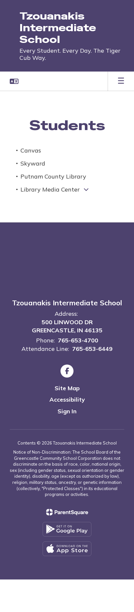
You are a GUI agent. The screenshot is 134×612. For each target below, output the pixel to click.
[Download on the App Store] (67, 548)
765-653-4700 (78, 340)
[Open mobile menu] (121, 81)
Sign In (67, 411)
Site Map (67, 388)
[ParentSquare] (67, 512)
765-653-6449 (92, 349)
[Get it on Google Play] (67, 529)
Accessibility (67, 399)
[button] (14, 81)
